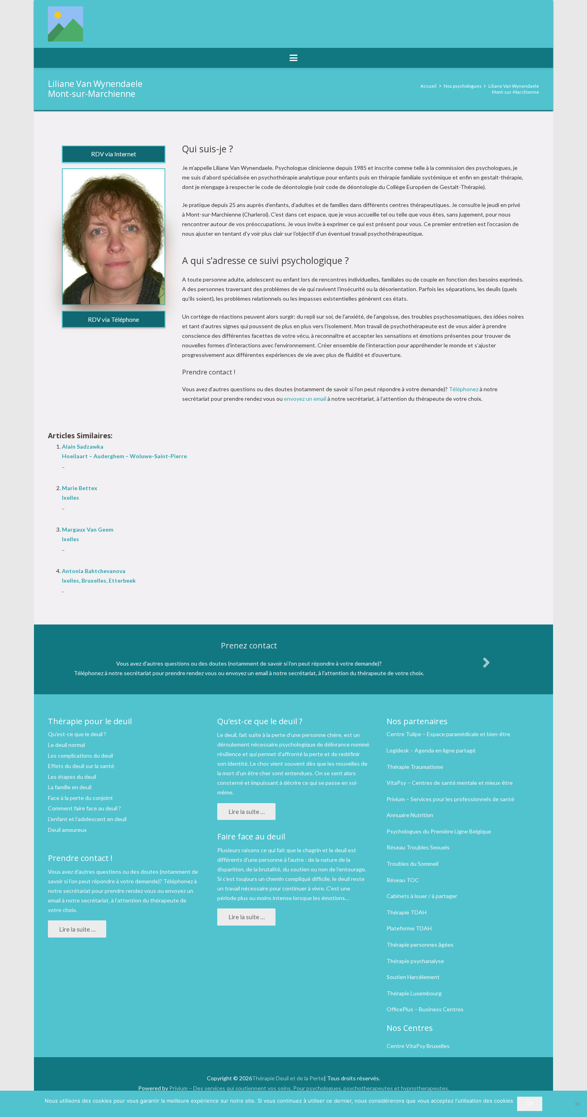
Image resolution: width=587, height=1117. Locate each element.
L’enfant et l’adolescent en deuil (87, 819)
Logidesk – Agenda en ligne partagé (431, 750)
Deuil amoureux (67, 829)
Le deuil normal (66, 744)
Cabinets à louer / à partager (422, 895)
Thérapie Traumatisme (415, 766)
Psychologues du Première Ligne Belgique (439, 831)
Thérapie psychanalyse (415, 960)
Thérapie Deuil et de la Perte (288, 1078)
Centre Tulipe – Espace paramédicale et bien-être (448, 734)
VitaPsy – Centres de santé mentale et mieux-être (450, 782)
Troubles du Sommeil (412, 863)
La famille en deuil (69, 787)
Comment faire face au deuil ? (84, 808)
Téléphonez (463, 389)
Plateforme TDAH (409, 928)
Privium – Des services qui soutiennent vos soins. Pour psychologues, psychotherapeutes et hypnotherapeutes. (309, 1088)
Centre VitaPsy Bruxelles (418, 1045)
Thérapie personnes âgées (420, 944)
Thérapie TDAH (406, 912)
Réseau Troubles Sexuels (418, 847)
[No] (577, 1104)
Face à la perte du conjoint (80, 797)
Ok (529, 1103)
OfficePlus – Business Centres (425, 1009)
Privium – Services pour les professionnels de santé (450, 799)
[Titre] (65, 23)
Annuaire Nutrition (410, 815)
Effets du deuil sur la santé (81, 765)
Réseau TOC (403, 880)
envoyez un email (305, 398)
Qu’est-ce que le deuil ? (77, 734)
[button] (293, 58)
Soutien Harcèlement (413, 976)
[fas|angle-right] (486, 662)
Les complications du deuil (80, 755)
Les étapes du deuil (72, 776)
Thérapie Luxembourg (414, 993)
